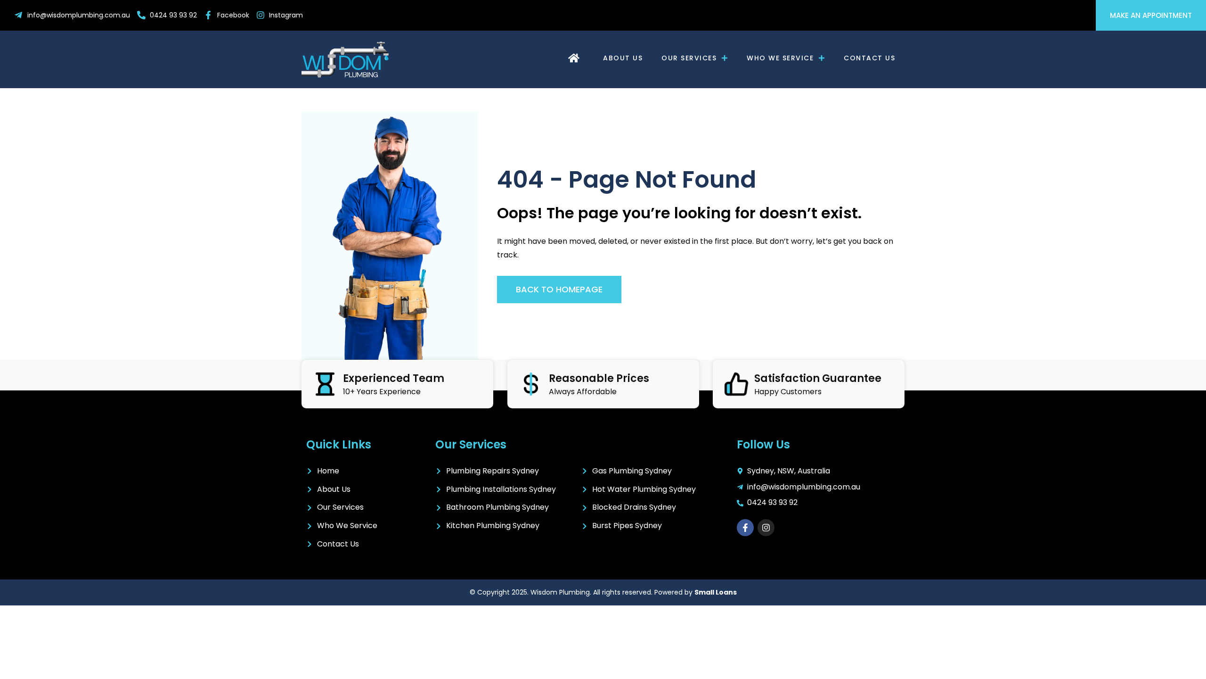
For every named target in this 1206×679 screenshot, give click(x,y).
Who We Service (780, 58)
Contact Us (869, 58)
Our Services (689, 58)
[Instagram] (766, 527)
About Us (623, 58)
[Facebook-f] (745, 527)
